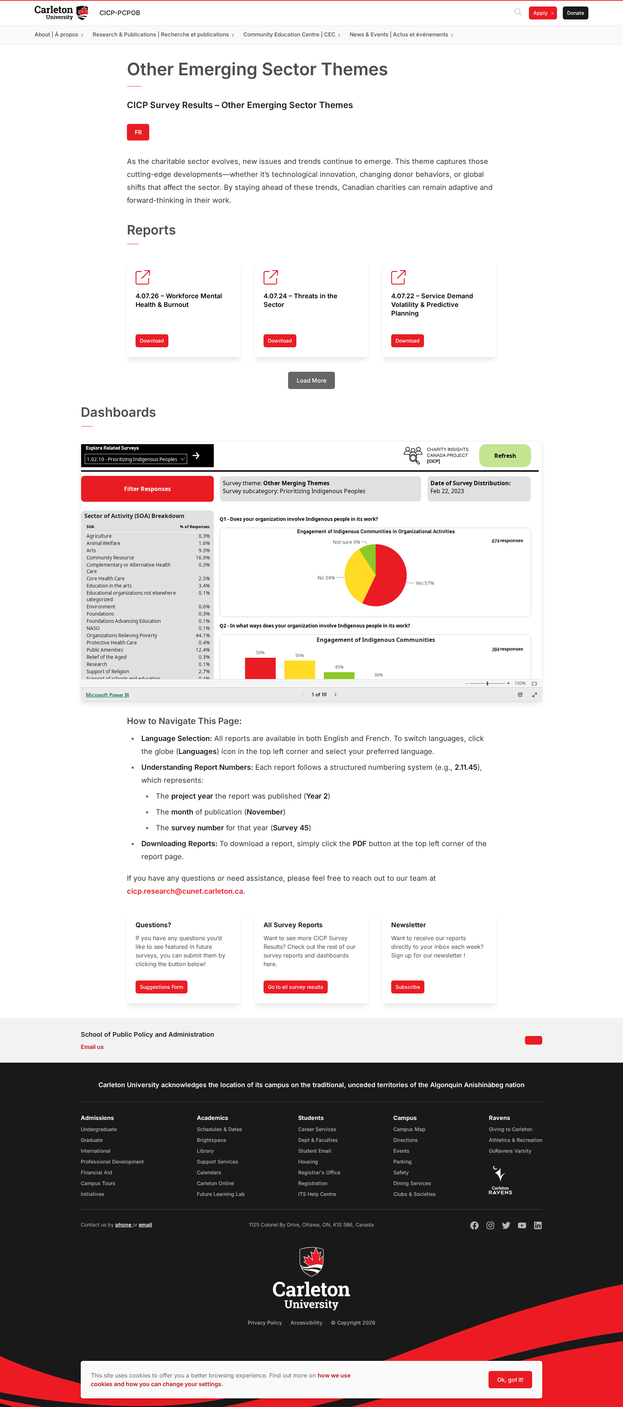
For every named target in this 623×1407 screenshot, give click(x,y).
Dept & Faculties (318, 1140)
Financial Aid (96, 1172)
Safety (401, 1172)
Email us (92, 1046)
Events (401, 1151)
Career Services (317, 1129)
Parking (402, 1161)
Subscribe (408, 987)
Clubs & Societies (414, 1194)
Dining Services (412, 1183)
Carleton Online (215, 1183)
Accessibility (306, 1322)
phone (124, 1224)
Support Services (217, 1161)
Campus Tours (98, 1183)
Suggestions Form (161, 987)
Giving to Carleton (510, 1129)
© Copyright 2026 (353, 1322)
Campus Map (409, 1129)
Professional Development (112, 1161)
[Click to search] (518, 12)
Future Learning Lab (221, 1194)
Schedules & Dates (219, 1129)
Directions (405, 1140)
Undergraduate (99, 1129)
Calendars (209, 1172)
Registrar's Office (319, 1172)
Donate (575, 13)
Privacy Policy (265, 1322)
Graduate (92, 1140)
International (96, 1151)
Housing (308, 1161)
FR (138, 132)
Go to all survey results (295, 987)
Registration (312, 1183)
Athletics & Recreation (515, 1140)
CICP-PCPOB (120, 13)
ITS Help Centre (317, 1194)
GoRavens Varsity (510, 1151)
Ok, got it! (510, 1379)
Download (154, 342)
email (145, 1224)
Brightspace (211, 1140)
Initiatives (93, 1194)
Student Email (314, 1151)
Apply (540, 13)
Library (205, 1151)
